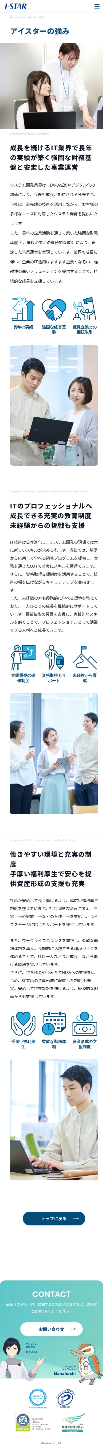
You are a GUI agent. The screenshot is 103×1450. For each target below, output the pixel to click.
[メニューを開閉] (97, 6)
